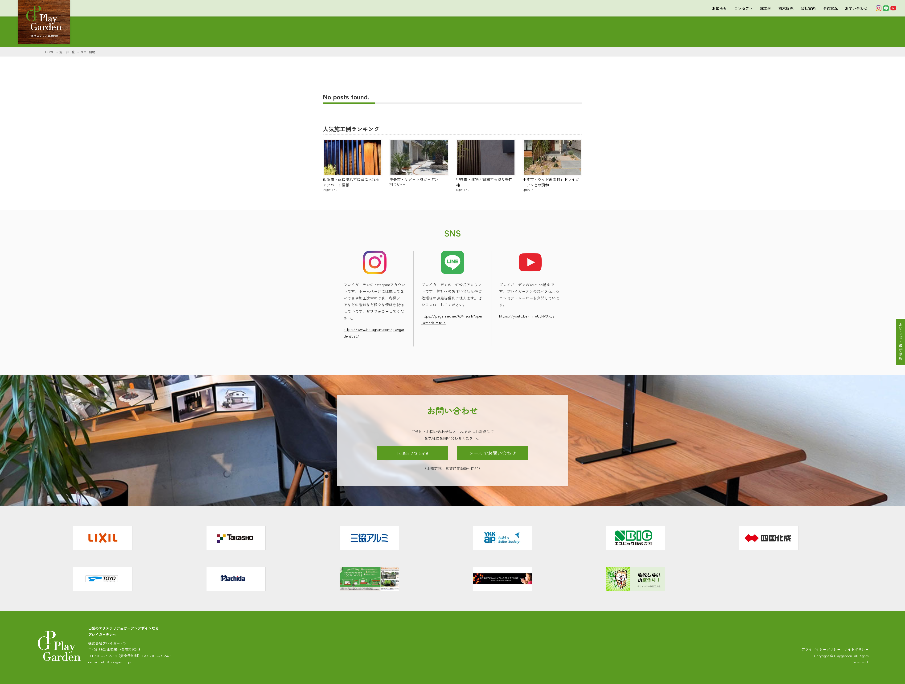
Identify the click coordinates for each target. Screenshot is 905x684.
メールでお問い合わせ (492, 453)
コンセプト (743, 8)
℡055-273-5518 (412, 453)
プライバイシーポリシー (821, 649)
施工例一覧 (67, 52)
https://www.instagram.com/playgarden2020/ (374, 332)
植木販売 (786, 8)
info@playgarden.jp (115, 661)
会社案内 (808, 8)
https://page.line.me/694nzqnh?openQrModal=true (452, 319)
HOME (49, 52)
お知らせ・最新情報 (901, 341)
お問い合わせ (856, 8)
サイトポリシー (856, 649)
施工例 (765, 8)
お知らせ (719, 8)
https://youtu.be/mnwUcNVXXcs (526, 316)
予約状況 (830, 8)
